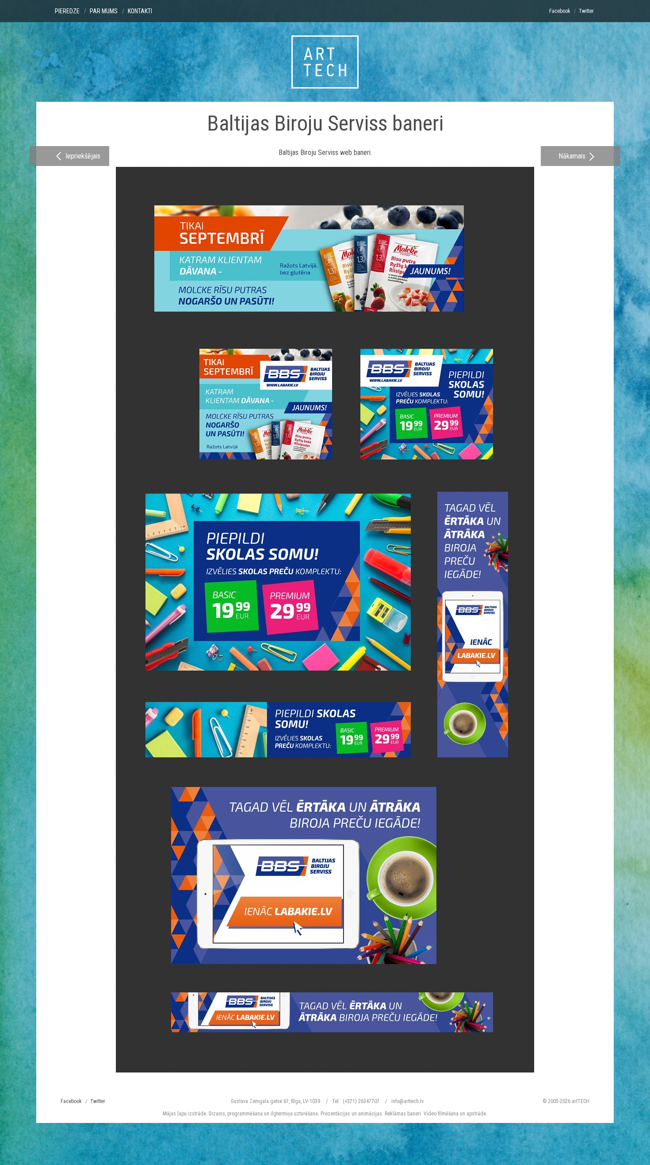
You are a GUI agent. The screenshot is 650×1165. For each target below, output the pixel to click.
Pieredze (67, 11)
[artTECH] (325, 62)
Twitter (586, 11)
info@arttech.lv (407, 1101)
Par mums (104, 11)
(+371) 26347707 (361, 1101)
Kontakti (140, 11)
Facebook (559, 11)
